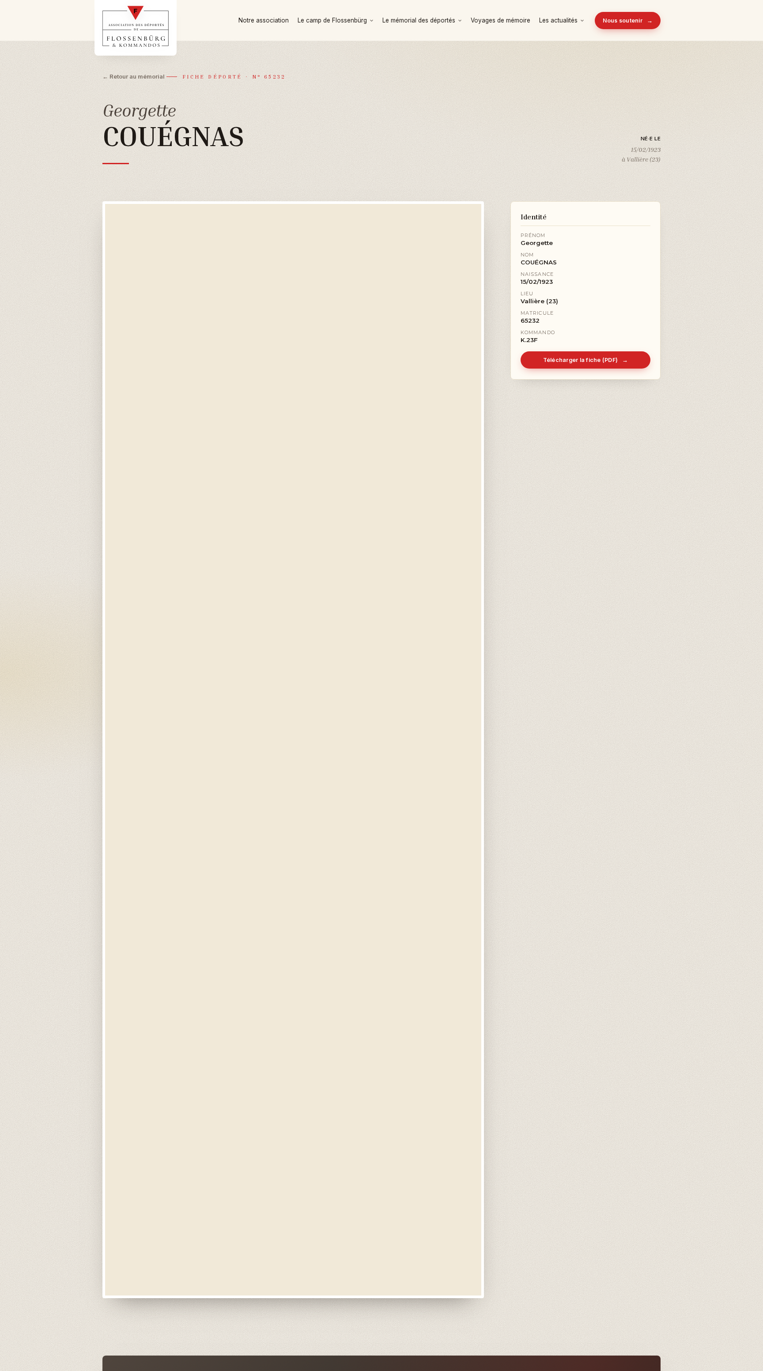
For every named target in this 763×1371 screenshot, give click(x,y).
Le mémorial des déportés (418, 20)
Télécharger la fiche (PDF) (585, 360)
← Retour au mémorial (133, 76)
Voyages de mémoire (500, 20)
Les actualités (558, 20)
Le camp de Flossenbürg (332, 20)
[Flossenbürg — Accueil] (135, 20)
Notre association (263, 20)
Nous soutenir (628, 20)
